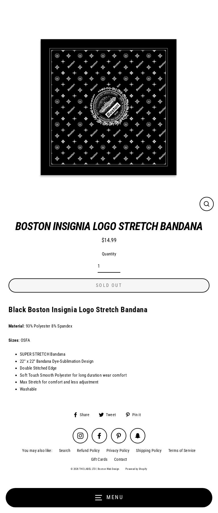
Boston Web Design (108, 469)
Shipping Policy (149, 450)
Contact (120, 459)
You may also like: (37, 450)
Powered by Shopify (136, 469)
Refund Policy (88, 450)
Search (64, 450)
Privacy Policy (117, 450)
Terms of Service (182, 450)
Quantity (109, 253)
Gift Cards (99, 459)
